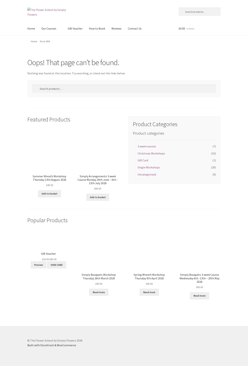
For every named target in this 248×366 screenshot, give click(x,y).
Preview (38, 264)
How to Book (97, 28)
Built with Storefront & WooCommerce (51, 345)
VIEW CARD (57, 264)
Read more (99, 292)
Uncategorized (147, 174)
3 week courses (147, 146)
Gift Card (143, 160)
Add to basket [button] (49, 193)
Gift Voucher (75, 28)
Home (31, 28)
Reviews (116, 28)
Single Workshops (149, 167)
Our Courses (48, 28)
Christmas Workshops (151, 153)
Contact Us (135, 28)
